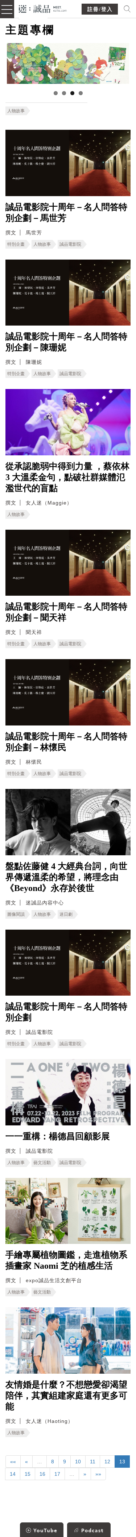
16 (42, 1474)
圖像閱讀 (16, 914)
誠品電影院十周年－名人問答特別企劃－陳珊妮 (66, 342)
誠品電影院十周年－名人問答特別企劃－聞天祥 (66, 612)
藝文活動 (42, 1162)
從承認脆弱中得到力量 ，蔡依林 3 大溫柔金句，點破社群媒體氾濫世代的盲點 (67, 477)
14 (13, 1474)
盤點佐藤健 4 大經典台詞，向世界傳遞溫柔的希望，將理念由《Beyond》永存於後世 (66, 877)
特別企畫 (16, 244)
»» (98, 1474)
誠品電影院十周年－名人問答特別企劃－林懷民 (66, 742)
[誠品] (43, 8)
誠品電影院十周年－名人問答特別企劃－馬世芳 (66, 212)
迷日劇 (66, 914)
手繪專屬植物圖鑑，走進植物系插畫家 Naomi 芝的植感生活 (66, 1260)
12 (107, 1461)
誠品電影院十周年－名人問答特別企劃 (66, 1012)
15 (27, 1474)
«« (13, 1461)
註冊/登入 (100, 9)
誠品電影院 (70, 244)
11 (92, 1461)
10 (78, 1461)
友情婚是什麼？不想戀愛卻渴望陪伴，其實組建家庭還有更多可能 (66, 1395)
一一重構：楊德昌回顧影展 (57, 1136)
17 (57, 1474)
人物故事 (16, 110)
